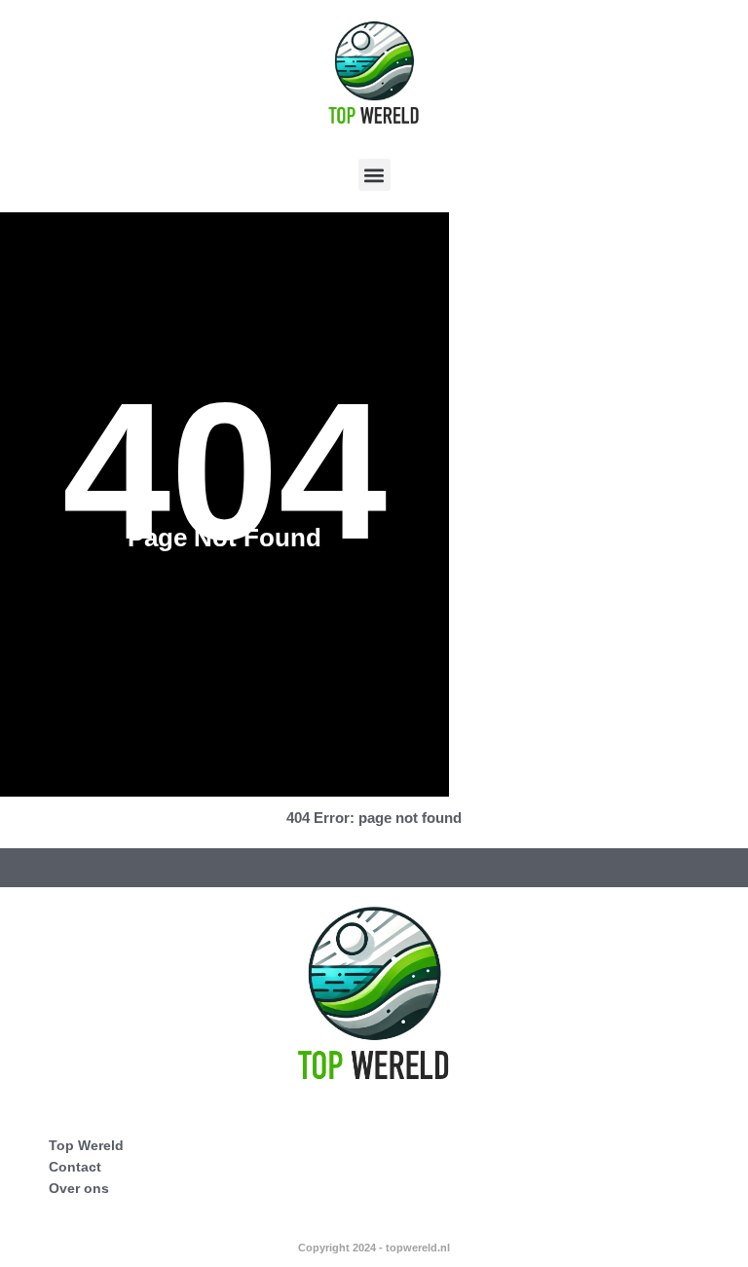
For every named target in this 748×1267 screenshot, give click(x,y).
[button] (374, 175)
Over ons (79, 1188)
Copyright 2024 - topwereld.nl (374, 1247)
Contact (75, 1166)
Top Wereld (86, 1145)
